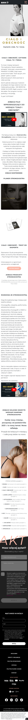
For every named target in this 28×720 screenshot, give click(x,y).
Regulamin (14, 653)
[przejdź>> (14, 519)
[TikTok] (21, 700)
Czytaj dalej (14, 268)
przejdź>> (19, 481)
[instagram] (11, 700)
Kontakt (14, 672)
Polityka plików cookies (14, 669)
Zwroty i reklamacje (14, 657)
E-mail (3, 623)
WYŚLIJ (14, 643)
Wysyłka (14, 665)
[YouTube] (16, 700)
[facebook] (6, 700)
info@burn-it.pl (3, 718)
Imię (3, 618)
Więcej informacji (9, 718)
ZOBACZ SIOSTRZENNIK (14, 173)
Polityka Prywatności (14, 661)
